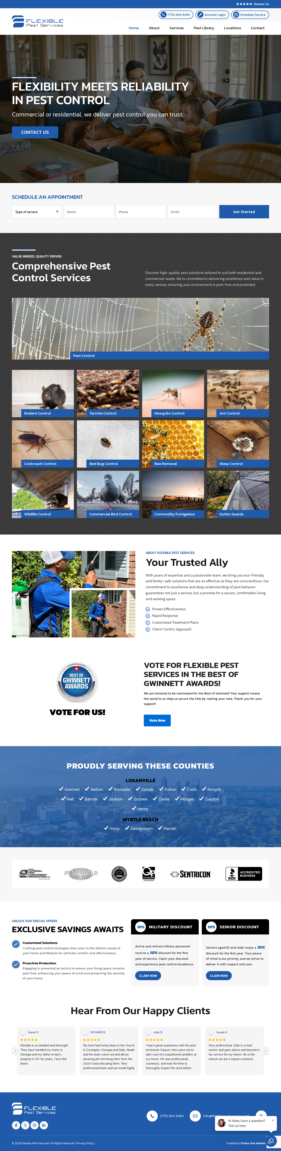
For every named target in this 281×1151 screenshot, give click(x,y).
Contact (258, 28)
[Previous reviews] (15, 1050)
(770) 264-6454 (179, 14)
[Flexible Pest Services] (37, 26)
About (154, 28)
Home (134, 28)
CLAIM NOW (148, 975)
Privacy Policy (86, 1143)
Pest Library (204, 28)
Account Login (215, 14)
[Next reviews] (265, 1050)
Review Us (261, 3)
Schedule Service (253, 14)
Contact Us (35, 132)
